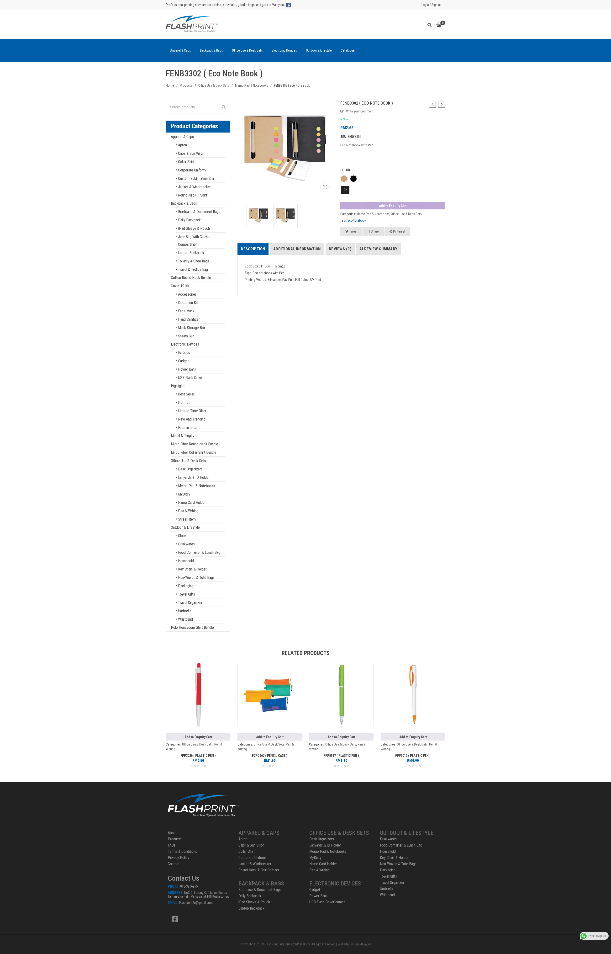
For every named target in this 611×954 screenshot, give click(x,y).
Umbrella (184, 611)
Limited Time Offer (192, 411)
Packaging (186, 586)
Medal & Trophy (182, 435)
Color (345, 170)
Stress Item (187, 519)
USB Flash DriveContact (327, 902)
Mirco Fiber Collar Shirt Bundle (193, 452)
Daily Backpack (189, 220)
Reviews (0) (340, 248)
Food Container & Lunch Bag (199, 552)
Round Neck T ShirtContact (258, 870)
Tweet (353, 231)
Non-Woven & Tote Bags (196, 577)
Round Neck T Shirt (192, 195)
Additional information (297, 248)
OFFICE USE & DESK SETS (339, 833)
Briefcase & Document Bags (199, 211)
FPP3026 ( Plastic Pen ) (198, 755)
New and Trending (191, 419)
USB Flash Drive (190, 377)
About (172, 833)
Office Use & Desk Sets (247, 50)
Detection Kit (188, 302)
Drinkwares (186, 544)
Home (170, 85)
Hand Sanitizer (189, 319)
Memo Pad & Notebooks (251, 85)
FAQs (171, 845)
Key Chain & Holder (192, 569)
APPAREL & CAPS (258, 833)
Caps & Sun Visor (191, 153)
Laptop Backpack (191, 252)
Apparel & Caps (180, 50)
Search (430, 24)
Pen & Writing (188, 511)
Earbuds (184, 352)
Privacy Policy (178, 857)
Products (186, 85)
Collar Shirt (186, 162)
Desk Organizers (190, 469)
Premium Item (189, 427)
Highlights (178, 386)
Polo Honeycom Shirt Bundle (192, 627)
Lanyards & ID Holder (194, 477)
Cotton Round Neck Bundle (191, 277)
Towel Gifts (186, 594)
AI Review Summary (378, 248)
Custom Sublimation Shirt (197, 178)
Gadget (183, 361)
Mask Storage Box (191, 327)
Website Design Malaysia (354, 944)
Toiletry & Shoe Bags (193, 261)
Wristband (185, 619)
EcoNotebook (357, 220)
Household (186, 561)
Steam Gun (186, 336)
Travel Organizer (190, 602)
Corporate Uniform (192, 170)
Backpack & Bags (211, 50)
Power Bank (187, 369)
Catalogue (348, 50)
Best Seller (186, 394)
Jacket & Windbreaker (194, 187)
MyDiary (184, 494)
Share (374, 231)
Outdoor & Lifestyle (319, 50)
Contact (173, 864)
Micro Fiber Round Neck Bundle (194, 444)
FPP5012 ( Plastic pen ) (413, 755)
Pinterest (398, 231)
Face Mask (186, 311)
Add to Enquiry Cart (392, 206)
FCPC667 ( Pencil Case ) (269, 755)
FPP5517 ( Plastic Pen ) (341, 755)
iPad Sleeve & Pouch (194, 228)
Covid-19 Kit (180, 286)
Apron (182, 145)
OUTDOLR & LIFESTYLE (406, 833)
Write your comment (360, 111)
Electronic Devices (284, 50)
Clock (182, 535)
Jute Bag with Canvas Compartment (194, 241)
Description (253, 248)
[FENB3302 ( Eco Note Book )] (324, 187)
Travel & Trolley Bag (193, 269)
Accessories (187, 294)
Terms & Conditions (182, 851)
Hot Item (184, 402)
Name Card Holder (192, 502)
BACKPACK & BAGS (261, 883)
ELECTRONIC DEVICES (335, 883)
